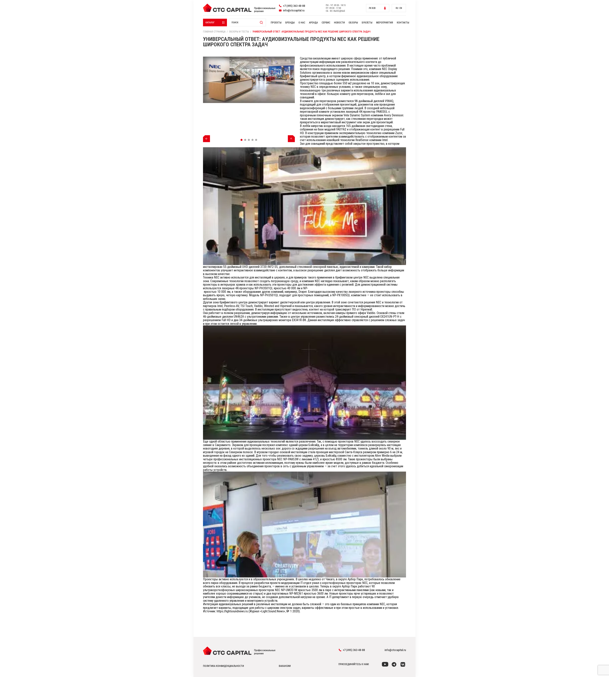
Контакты (403, 22)
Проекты (276, 22)
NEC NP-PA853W (287, 459)
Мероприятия (384, 22)
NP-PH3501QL (264, 288)
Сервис (326, 22)
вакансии (285, 665)
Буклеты (367, 22)
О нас (301, 22)
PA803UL (382, 111)
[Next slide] (291, 138)
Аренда (313, 22)
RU (397, 8)
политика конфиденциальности (223, 665)
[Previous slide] (206, 138)
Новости (339, 22)
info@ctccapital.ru (395, 650)
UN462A (239, 316)
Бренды (290, 22)
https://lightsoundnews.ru (232, 611)
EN (400, 8)
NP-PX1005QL (341, 295)
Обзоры (353, 22)
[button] (241, 140)
